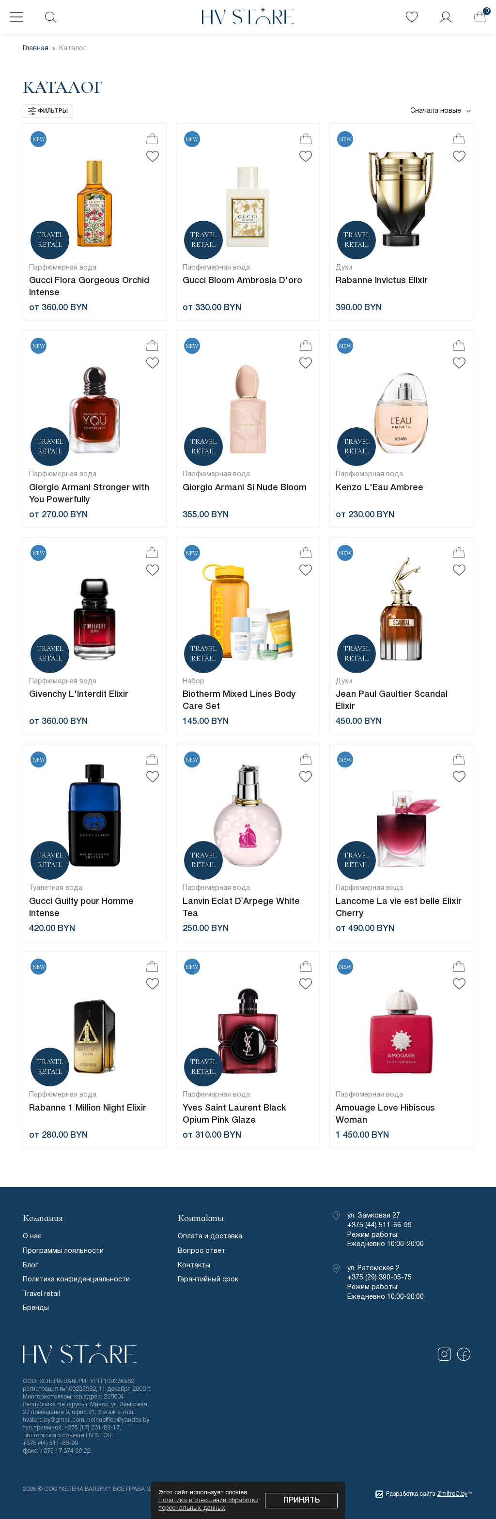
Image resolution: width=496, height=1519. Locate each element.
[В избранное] (152, 156)
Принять (301, 1500)
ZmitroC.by (452, 1494)
